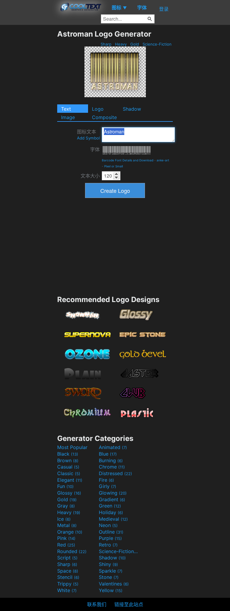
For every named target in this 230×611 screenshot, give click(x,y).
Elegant (69, 480)
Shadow (132, 109)
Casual (68, 467)
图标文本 (88, 134)
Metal (67, 525)
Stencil (68, 577)
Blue (108, 454)
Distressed (115, 473)
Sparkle (110, 571)
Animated (113, 447)
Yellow (110, 590)
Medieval (113, 519)
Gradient (112, 499)
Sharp (106, 44)
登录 (164, 9)
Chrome (112, 467)
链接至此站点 (128, 604)
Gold (134, 44)
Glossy (69, 493)
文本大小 (90, 176)
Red (66, 545)
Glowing (113, 493)
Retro (108, 545)
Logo (98, 109)
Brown (67, 460)
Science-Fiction (157, 44)
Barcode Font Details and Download (127, 160)
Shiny (108, 564)
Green (110, 506)
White (67, 590)
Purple (110, 538)
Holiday (111, 512)
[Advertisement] (28, 119)
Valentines (114, 584)
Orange (69, 532)
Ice (64, 519)
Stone (109, 577)
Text (66, 109)
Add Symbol (88, 138)
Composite (104, 117)
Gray (66, 506)
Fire (106, 480)
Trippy (67, 584)
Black (67, 454)
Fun (65, 486)
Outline (111, 532)
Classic (68, 473)
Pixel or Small (113, 166)
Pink (66, 538)
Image (68, 117)
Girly (107, 486)
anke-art (163, 160)
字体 (95, 149)
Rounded (72, 551)
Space (67, 571)
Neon (108, 525)
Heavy (121, 44)
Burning (111, 460)
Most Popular (72, 447)
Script (67, 558)
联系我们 (96, 604)
